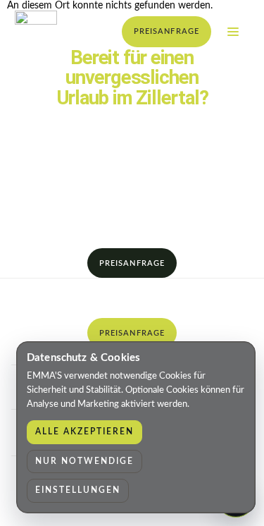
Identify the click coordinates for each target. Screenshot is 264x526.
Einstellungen (77, 490)
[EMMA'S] (36, 32)
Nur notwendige (84, 461)
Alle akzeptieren (84, 431)
